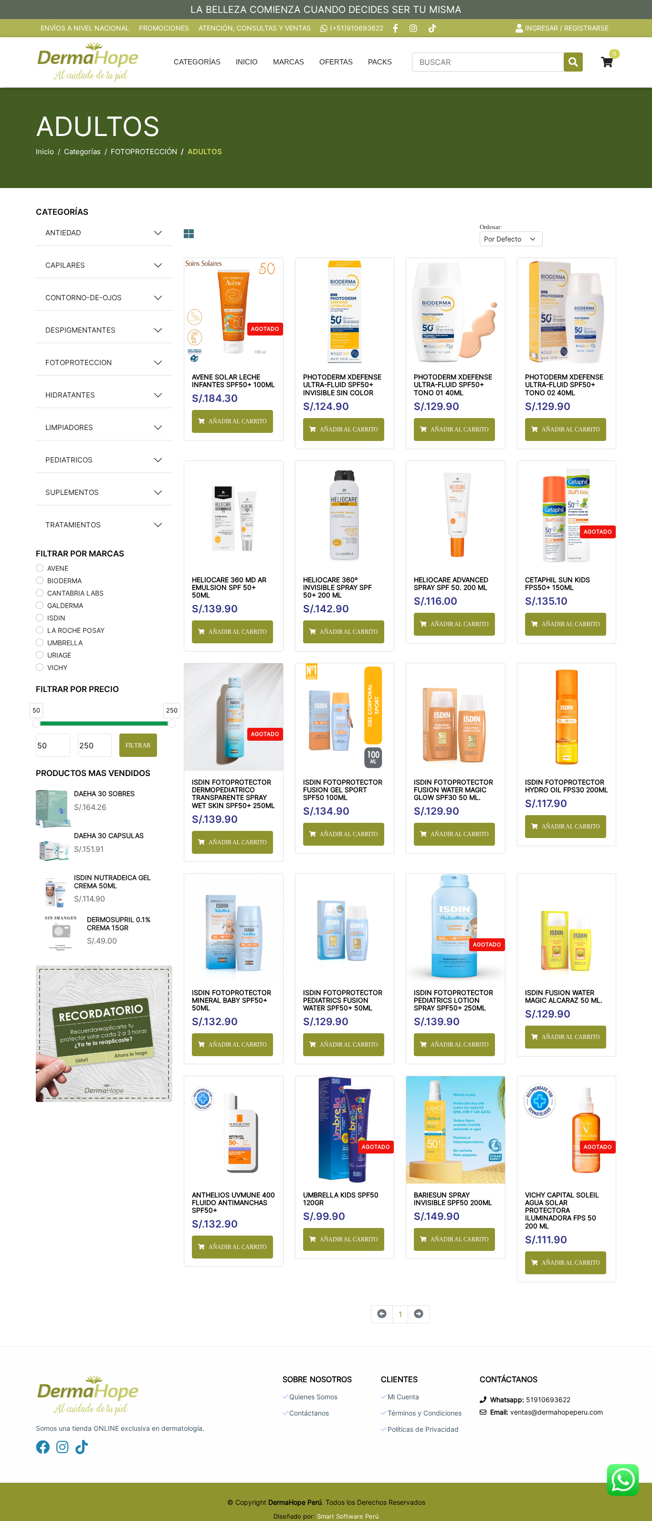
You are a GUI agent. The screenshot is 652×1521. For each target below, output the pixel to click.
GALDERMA (65, 605)
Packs (380, 62)
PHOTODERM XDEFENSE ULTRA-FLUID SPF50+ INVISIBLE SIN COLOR (342, 384)
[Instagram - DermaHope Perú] (414, 28)
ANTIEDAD (63, 232)
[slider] (36, 723)
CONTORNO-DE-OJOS (83, 297)
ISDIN (56, 618)
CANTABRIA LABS (75, 593)
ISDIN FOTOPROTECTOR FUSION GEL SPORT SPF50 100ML (342, 789)
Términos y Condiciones (425, 1413)
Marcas (288, 62)
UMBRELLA (65, 643)
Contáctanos (309, 1413)
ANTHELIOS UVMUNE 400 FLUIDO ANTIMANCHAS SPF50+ (233, 1202)
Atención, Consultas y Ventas (255, 28)
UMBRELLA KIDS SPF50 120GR (341, 1198)
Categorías (197, 62)
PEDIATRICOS (69, 459)
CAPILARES (65, 265)
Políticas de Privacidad (423, 1429)
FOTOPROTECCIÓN (144, 151)
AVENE (57, 568)
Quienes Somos (313, 1397)
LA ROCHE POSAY (76, 630)
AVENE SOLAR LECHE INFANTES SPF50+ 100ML (233, 380)
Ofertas (336, 62)
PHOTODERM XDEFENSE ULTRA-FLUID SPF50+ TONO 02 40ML (564, 384)
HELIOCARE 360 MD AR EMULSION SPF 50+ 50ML (229, 587)
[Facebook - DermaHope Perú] (396, 28)
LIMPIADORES (69, 427)
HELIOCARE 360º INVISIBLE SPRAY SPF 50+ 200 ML (337, 587)
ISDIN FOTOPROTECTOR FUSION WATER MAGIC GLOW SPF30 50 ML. (453, 789)
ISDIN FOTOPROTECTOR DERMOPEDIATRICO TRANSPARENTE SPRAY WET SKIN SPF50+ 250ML (233, 793)
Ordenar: (491, 227)
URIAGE (59, 655)
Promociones (164, 28)
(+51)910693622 (356, 28)
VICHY (57, 667)
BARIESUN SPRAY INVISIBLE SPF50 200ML (453, 1198)
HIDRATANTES (70, 394)
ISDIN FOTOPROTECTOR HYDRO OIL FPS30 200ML (566, 786)
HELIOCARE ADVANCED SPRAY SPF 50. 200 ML (451, 583)
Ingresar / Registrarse (567, 28)
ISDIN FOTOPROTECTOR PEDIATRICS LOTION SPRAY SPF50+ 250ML (453, 1000)
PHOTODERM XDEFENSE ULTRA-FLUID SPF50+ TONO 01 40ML (453, 384)
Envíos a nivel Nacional (85, 28)
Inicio (247, 62)
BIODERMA (64, 581)
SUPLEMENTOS (72, 492)
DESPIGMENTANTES (80, 330)
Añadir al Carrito (238, 421)
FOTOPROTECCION (78, 362)
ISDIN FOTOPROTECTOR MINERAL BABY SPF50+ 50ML (231, 1000)
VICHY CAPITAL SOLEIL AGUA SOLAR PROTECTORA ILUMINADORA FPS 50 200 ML (562, 1210)
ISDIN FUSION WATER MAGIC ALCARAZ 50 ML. (563, 996)
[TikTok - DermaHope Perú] (433, 28)
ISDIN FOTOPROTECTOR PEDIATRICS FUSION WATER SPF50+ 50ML (342, 1000)
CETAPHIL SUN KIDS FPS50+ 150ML (557, 583)
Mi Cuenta (403, 1397)
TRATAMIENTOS (73, 524)
